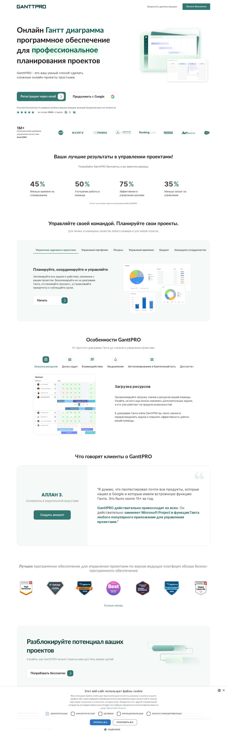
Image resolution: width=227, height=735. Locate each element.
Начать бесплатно (196, 6)
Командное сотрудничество (190, 250)
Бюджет (164, 250)
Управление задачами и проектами (56, 250)
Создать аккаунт (52, 514)
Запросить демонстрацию (162, 6)
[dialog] (113, 711)
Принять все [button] (100, 722)
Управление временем (141, 250)
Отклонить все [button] (125, 722)
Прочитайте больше (116, 708)
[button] (113, 729)
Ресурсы (118, 250)
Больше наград (113, 605)
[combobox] (219, 690)
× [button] (223, 690)
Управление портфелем (94, 250)
